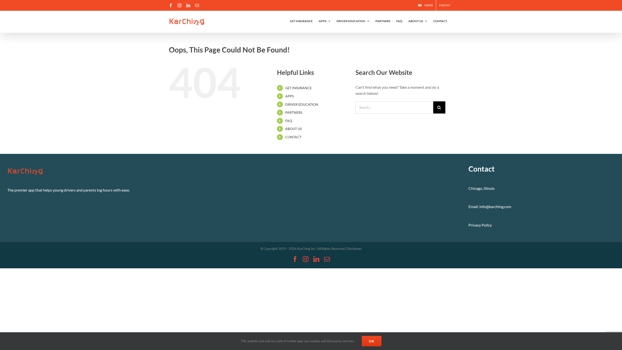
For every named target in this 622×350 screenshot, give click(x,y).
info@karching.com (495, 206)
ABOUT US (293, 129)
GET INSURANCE (298, 88)
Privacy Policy (480, 225)
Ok (371, 341)
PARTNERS (293, 112)
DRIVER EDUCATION (301, 104)
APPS (289, 96)
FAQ (288, 121)
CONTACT (293, 137)
